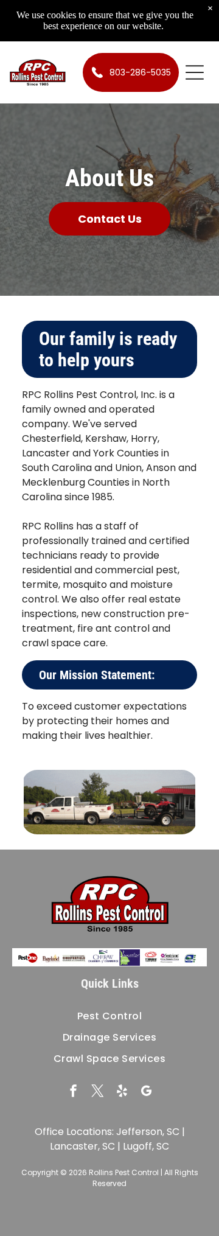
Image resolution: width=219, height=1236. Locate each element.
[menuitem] (109, 1016)
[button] (195, 72)
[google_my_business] (146, 1092)
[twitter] (97, 1092)
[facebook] (73, 1092)
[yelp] (122, 1092)
